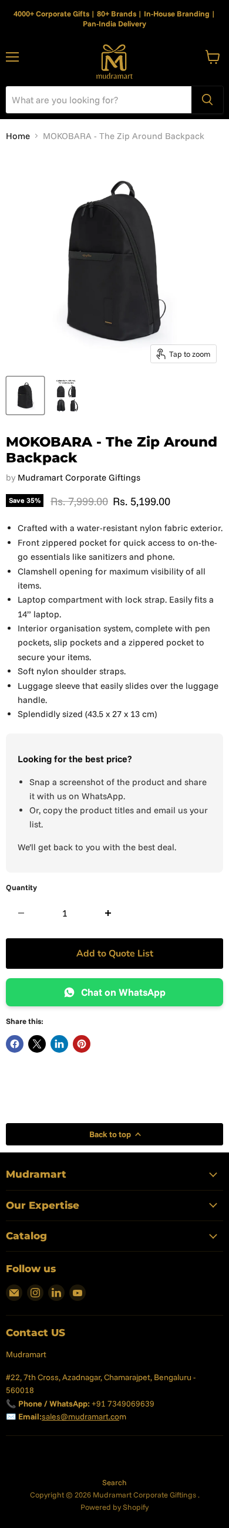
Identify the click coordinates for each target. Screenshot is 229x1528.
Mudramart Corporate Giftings (79, 477)
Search (114, 1482)
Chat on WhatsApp (123, 992)
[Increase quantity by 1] (108, 913)
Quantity (21, 887)
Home (18, 136)
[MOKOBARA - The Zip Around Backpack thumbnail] (25, 395)
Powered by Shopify (114, 1507)
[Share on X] (37, 1044)
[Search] (207, 99)
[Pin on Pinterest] (81, 1044)
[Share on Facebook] (14, 1044)
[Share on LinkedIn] (59, 1044)
